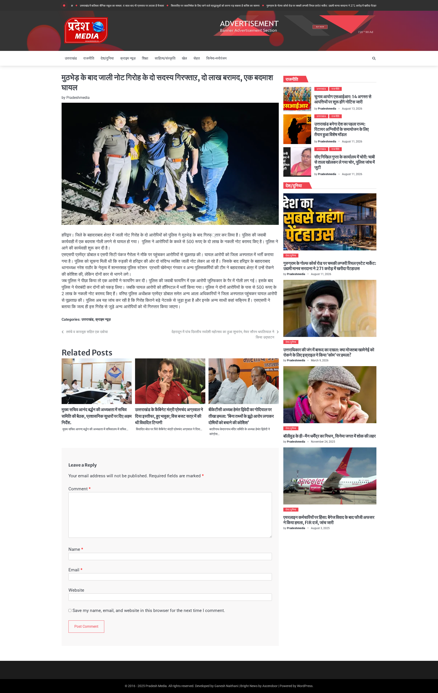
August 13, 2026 (352, 108)
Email (75, 569)
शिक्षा (145, 58)
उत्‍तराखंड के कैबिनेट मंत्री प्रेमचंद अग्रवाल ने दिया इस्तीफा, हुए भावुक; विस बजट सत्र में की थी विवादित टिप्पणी (169, 416)
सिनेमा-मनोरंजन (216, 58)
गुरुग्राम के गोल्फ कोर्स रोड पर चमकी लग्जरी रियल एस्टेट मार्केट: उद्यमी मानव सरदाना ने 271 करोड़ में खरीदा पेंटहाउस (300, 5)
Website (76, 590)
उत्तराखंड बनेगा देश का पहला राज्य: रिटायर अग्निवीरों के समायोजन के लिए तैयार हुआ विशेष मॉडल (341, 129)
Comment (79, 488)
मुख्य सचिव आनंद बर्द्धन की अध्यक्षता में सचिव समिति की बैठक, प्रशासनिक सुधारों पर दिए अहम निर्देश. (97, 416)
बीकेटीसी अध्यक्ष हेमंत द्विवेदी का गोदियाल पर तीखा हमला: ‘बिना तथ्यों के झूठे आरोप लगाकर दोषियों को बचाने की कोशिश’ (241, 416)
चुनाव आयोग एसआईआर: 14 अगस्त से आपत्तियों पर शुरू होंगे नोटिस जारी (342, 99)
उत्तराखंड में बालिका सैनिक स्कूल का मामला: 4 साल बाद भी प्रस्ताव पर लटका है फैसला (99, 5)
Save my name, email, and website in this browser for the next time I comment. (149, 610)
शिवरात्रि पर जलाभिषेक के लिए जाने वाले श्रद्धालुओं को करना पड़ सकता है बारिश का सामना (192, 5)
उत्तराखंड (71, 58)
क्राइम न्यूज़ (128, 58)
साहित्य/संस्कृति (165, 58)
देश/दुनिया (107, 58)
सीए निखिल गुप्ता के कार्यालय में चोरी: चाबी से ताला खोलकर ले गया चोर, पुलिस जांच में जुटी (344, 162)
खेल (184, 58)
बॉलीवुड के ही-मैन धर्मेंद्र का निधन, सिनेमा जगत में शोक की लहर (329, 436)
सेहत (196, 58)
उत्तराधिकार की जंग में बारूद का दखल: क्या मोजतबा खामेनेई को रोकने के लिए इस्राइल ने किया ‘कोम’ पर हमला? (328, 352)
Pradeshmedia (78, 97)
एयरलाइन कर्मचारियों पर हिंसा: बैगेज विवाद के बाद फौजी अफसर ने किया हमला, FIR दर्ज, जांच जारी (328, 519)
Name (75, 549)
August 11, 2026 (352, 141)
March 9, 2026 (319, 360)
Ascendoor (270, 686)
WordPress (305, 686)
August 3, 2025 (320, 528)
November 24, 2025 (323, 441)
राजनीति (88, 58)
